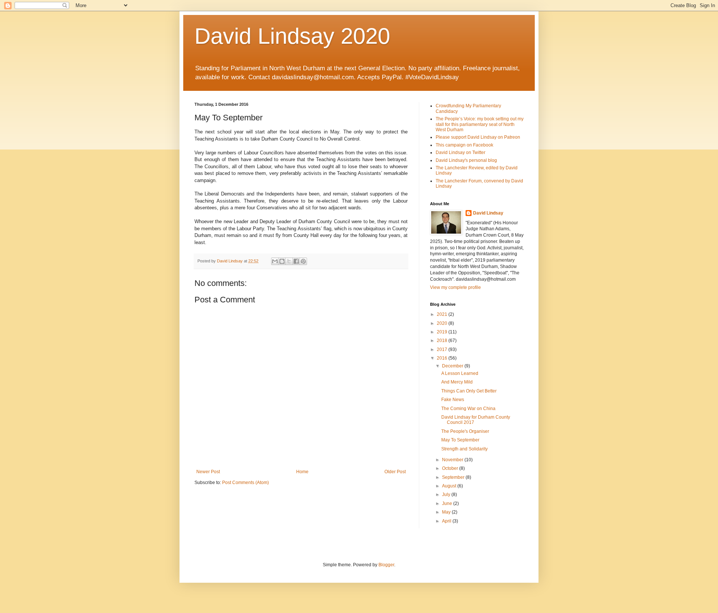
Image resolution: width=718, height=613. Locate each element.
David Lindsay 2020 (292, 36)
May (447, 512)
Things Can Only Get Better (469, 391)
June (447, 503)
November (453, 459)
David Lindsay (488, 213)
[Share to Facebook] (296, 261)
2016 (442, 358)
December (453, 366)
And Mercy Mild (457, 382)
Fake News (452, 399)
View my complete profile (455, 287)
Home (302, 471)
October (450, 468)
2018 (442, 340)
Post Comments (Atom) (245, 482)
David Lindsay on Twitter (460, 152)
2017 (442, 349)
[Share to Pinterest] (303, 261)
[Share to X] (289, 261)
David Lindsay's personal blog (466, 160)
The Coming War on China (468, 408)
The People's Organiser (465, 431)
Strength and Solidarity (464, 449)
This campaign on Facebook (464, 145)
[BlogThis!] (282, 261)
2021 (442, 314)
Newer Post (208, 471)
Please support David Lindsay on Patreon (478, 137)
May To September (460, 440)
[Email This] (275, 261)
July (446, 494)
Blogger (386, 564)
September (454, 477)
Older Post (395, 471)
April (447, 521)
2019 (442, 332)
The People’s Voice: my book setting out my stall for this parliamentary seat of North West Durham (480, 124)
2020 (442, 323)
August (449, 486)
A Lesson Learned (459, 373)
